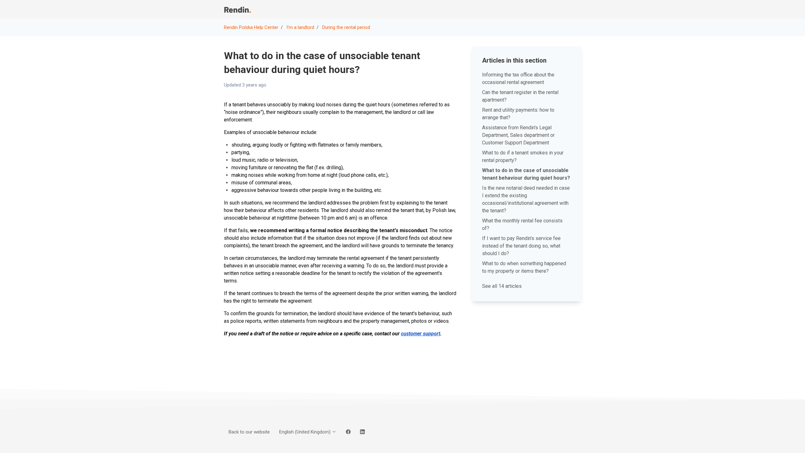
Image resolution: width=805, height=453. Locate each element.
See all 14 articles (502, 286)
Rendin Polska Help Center (251, 27)
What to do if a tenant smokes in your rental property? (523, 156)
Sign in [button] (569, 9)
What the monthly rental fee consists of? (522, 224)
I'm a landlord (300, 27)
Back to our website (518, 9)
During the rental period (346, 27)
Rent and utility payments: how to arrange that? (518, 113)
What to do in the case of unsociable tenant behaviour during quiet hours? (526, 174)
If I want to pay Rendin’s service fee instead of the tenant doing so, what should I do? (521, 245)
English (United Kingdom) (305, 432)
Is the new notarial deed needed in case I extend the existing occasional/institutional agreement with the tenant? (526, 199)
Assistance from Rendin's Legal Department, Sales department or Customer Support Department (518, 135)
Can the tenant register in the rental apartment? (520, 96)
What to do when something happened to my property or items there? (524, 267)
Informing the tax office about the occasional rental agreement (518, 78)
